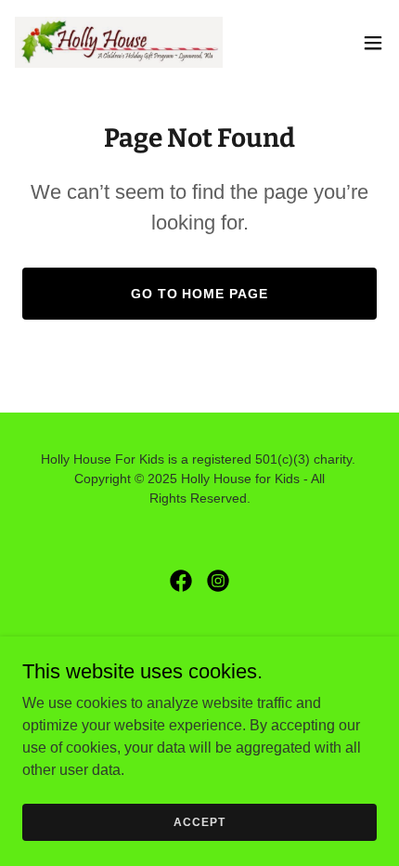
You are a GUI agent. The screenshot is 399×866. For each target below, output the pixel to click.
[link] (119, 42)
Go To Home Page (200, 293)
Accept (199, 821)
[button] (373, 42)
